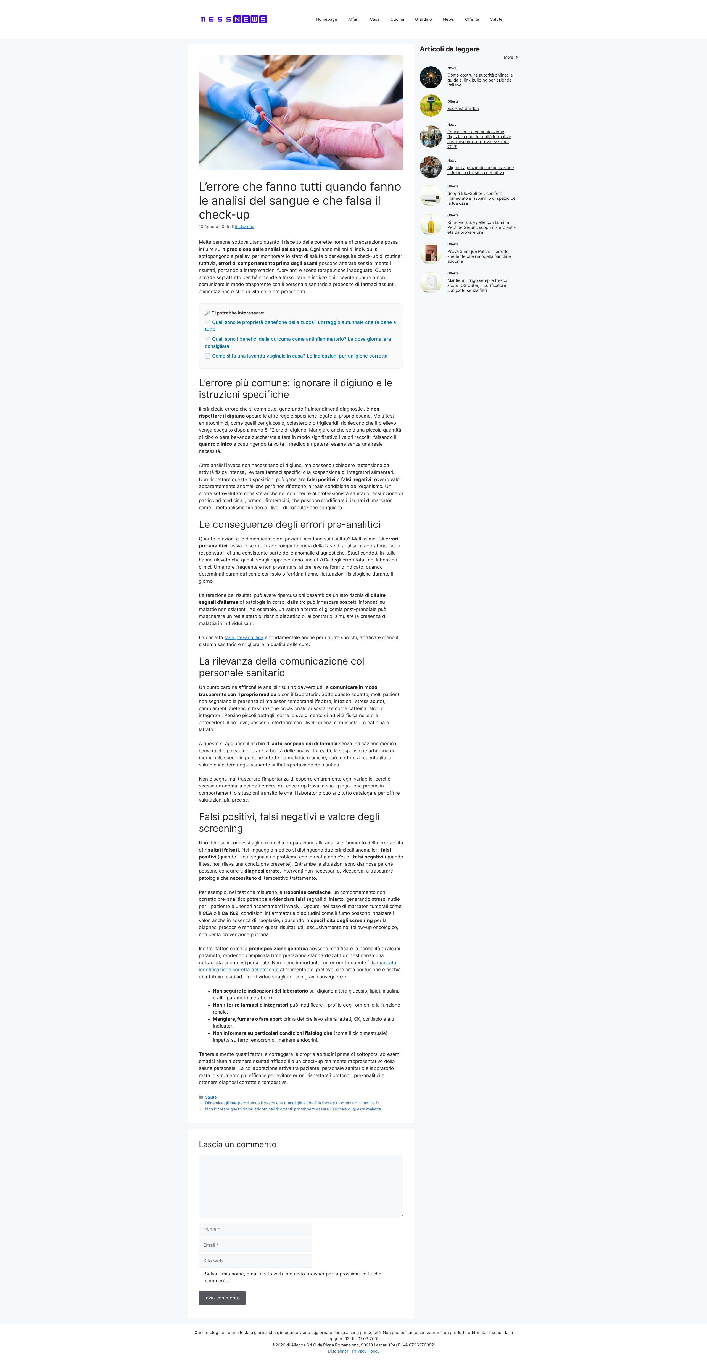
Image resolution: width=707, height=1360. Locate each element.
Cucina (397, 19)
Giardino (423, 19)
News (448, 19)
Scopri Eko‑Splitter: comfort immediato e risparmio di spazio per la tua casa (482, 198)
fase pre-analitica (244, 637)
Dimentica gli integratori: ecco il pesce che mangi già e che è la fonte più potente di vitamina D (292, 1103)
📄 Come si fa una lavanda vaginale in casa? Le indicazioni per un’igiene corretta (296, 356)
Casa (374, 19)
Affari (353, 19)
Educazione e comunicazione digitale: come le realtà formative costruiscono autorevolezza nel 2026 (479, 139)
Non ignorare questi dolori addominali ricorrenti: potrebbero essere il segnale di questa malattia (293, 1109)
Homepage (326, 19)
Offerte (472, 19)
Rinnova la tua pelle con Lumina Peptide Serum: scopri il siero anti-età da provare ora (481, 227)
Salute (496, 19)
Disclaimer (338, 1351)
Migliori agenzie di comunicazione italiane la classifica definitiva (480, 170)
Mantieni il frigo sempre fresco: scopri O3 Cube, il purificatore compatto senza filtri (477, 285)
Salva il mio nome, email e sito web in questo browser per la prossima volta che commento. (293, 1277)
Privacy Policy (365, 1351)
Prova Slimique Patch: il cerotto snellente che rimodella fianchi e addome (479, 256)
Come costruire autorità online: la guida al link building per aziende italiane (480, 80)
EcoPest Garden (463, 108)
